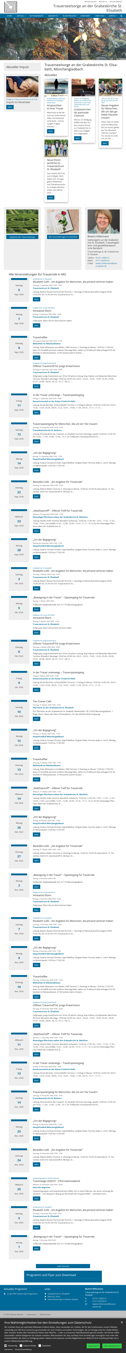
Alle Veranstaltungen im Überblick (63, 237)
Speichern (93, 1345)
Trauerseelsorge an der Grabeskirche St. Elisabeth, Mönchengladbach (81, 67)
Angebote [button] (53, 16)
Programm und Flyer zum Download (51, 1275)
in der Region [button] (69, 16)
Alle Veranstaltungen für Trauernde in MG (37, 274)
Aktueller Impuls (17, 67)
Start (9, 16)
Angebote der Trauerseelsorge (22, 237)
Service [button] (112, 16)
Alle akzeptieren (112, 1345)
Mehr (50, 131)
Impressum (8, 1349)
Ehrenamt (85, 16)
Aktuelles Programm (15, 1289)
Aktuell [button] (20, 16)
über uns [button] (99, 16)
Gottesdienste (36, 16)
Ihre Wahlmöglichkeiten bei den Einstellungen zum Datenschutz (48, 1322)
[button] (119, 16)
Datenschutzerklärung (21, 1341)
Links (47, 1289)
